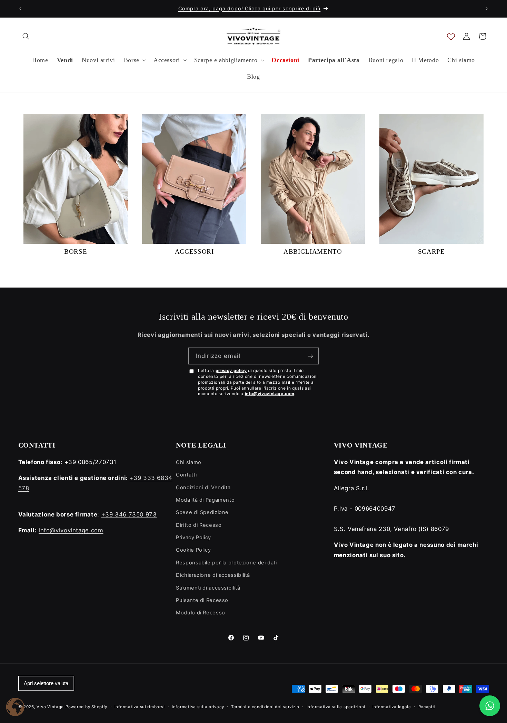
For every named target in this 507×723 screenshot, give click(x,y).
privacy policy (231, 370)
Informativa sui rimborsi (140, 706)
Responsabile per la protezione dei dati (226, 563)
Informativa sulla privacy (198, 706)
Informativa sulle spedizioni (336, 706)
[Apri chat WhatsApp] (489, 705)
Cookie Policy (193, 550)
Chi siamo (188, 462)
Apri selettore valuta (46, 683)
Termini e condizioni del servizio (265, 706)
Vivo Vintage (50, 706)
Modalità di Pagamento (205, 500)
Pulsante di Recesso (202, 600)
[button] (26, 36)
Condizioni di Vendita (203, 487)
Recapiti (427, 706)
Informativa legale (391, 706)
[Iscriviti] (310, 356)
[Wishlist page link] (451, 36)
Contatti (186, 475)
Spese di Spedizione (202, 512)
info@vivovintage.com (270, 393)
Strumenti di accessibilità (208, 588)
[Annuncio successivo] (486, 9)
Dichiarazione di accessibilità (213, 575)
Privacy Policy (193, 537)
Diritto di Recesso (198, 525)
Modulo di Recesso (200, 613)
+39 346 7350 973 (129, 514)
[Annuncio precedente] (20, 9)
